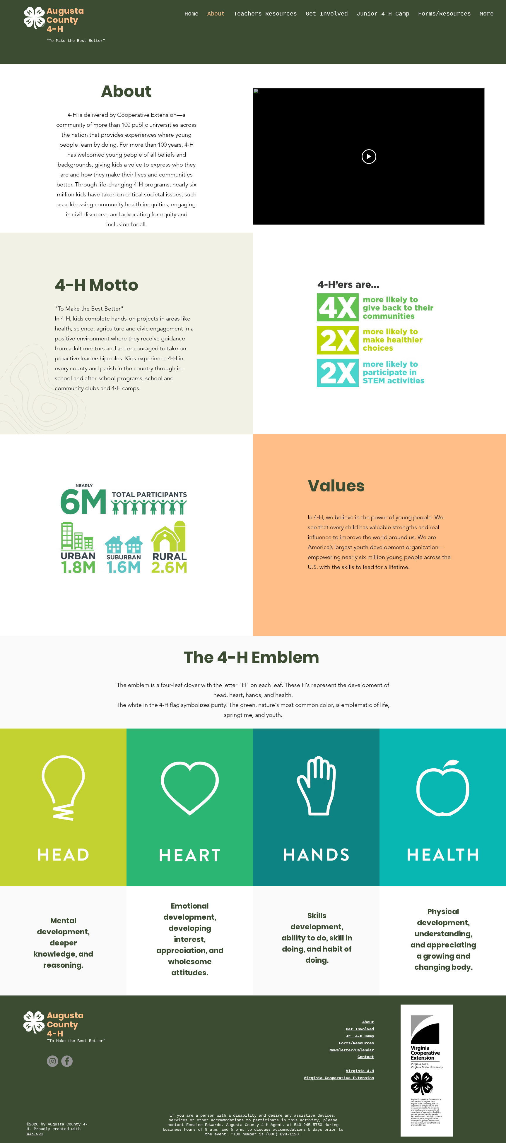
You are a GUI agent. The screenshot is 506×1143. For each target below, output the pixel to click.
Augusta (65, 11)
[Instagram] (52, 1061)
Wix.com (35, 1133)
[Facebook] (67, 1061)
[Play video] (369, 156)
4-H (55, 29)
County (62, 20)
